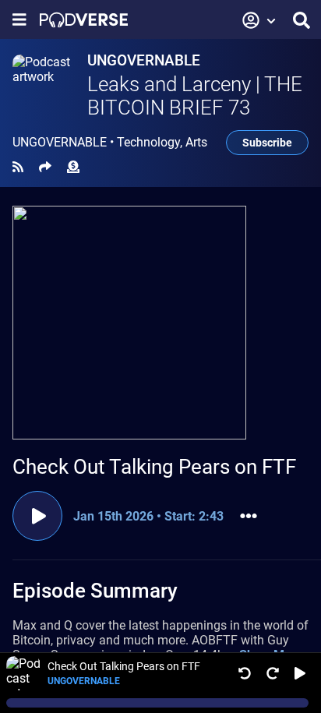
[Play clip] (37, 516)
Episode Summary (95, 590)
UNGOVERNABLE (143, 60)
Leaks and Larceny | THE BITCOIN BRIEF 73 (194, 95)
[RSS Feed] (17, 167)
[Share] (45, 167)
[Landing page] (84, 20)
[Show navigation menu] (19, 20)
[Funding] (73, 167)
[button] (259, 20)
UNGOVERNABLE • (109, 143)
